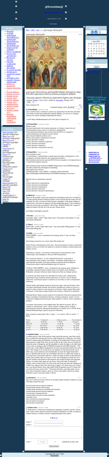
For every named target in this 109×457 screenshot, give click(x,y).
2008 (32, 30)
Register (55, 12)
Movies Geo (6, 140)
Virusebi (5, 144)
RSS (58, 23)
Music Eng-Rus (7, 132)
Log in (61, 12)
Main (27, 30)
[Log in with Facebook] (96, 32)
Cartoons (5, 159)
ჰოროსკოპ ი (12, 72)
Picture (4, 187)
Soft (3, 175)
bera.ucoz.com (94, 160)
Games (4, 179)
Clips (4, 191)
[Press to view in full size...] (46, 89)
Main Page (48, 12)
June (37, 30)
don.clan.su (93, 162)
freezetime (59, 100)
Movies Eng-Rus (8, 183)
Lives (4, 165)
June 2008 (96, 41)
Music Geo (6, 136)
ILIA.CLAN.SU (94, 158)
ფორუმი (10, 33)
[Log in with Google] (99, 32)
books (4, 199)
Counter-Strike (7, 195)
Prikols (4, 155)
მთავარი (10, 31)
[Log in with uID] (92, 32)
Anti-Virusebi (7, 148)
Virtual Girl (6, 169)
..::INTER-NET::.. (95, 156)
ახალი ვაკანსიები (14, 52)
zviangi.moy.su (94, 152)
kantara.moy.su (94, 154)
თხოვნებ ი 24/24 (13, 78)
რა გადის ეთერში (14, 70)
